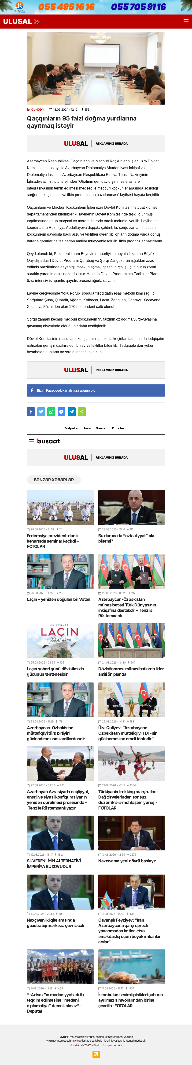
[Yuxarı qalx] (179, 1052)
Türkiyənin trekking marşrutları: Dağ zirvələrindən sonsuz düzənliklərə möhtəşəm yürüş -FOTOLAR (127, 799)
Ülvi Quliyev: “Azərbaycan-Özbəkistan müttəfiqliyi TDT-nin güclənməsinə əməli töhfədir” (128, 733)
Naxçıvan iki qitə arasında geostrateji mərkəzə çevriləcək (55, 923)
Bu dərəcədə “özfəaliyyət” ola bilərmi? (126, 538)
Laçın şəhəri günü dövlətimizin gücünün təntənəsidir (55, 671)
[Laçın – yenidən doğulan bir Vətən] (60, 571)
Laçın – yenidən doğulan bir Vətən (58, 599)
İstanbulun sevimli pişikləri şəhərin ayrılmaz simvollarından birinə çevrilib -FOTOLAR (130, 1000)
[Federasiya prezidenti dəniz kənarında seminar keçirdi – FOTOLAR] (60, 507)
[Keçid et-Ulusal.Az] (18, 21)
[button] (82, 411)
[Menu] (183, 21)
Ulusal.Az (75, 1045)
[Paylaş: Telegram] (72, 411)
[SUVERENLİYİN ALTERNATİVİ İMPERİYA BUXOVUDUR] (60, 833)
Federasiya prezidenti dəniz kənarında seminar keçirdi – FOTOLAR (53, 541)
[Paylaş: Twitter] (41, 411)
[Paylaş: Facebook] (31, 411)
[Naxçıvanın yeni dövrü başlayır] (131, 833)
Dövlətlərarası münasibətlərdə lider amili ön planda (131, 671)
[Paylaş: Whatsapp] (51, 411)
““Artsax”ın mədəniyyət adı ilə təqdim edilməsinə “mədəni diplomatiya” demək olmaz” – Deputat (55, 1003)
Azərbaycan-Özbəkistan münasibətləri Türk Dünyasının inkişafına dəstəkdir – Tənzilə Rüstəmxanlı (127, 607)
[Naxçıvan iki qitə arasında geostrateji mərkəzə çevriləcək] (60, 892)
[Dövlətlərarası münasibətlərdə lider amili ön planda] (131, 640)
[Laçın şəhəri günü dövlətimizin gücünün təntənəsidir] (60, 640)
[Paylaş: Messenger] (62, 411)
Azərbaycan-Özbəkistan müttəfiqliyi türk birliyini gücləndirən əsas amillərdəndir (56, 733)
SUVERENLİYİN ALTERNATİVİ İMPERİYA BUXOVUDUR (54, 863)
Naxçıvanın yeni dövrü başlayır (127, 860)
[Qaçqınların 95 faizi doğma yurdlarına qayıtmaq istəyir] (96, 68)
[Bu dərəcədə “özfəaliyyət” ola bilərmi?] (131, 507)
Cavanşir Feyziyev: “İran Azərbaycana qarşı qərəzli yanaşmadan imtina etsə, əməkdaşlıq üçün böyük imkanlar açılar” (129, 931)
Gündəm (37, 109)
